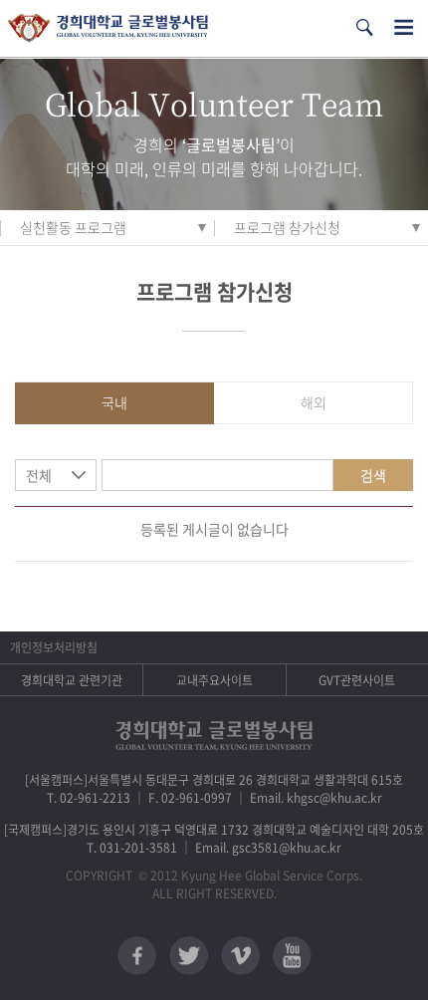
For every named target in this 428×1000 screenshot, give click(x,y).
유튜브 (292, 955)
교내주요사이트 (214, 680)
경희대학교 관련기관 (71, 680)
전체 (39, 475)
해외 (313, 402)
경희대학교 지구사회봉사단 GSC (108, 28)
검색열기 (364, 27)
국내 (114, 402)
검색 (373, 475)
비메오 (240, 955)
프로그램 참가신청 (287, 227)
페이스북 (136, 955)
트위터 (188, 955)
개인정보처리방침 (54, 647)
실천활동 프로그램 (73, 227)
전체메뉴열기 (403, 27)
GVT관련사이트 (357, 680)
